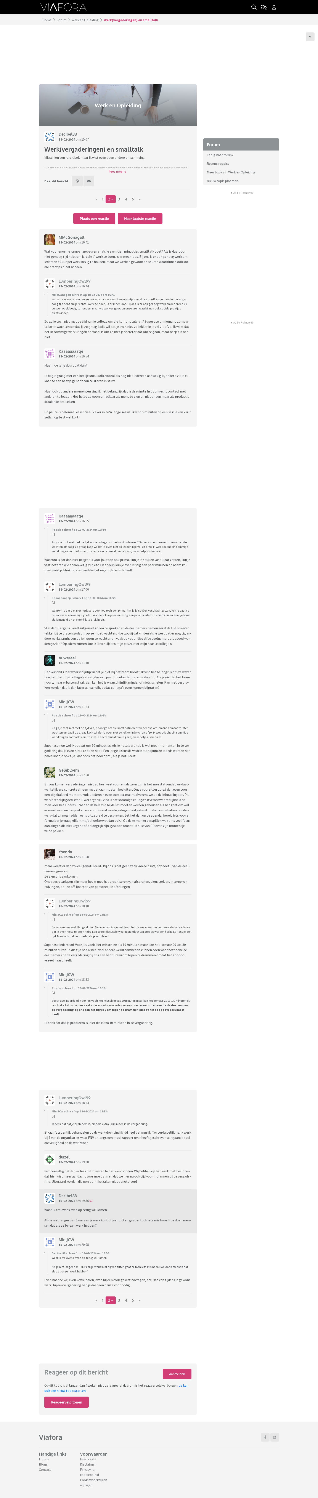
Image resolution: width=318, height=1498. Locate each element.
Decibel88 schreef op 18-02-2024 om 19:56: (81, 1253)
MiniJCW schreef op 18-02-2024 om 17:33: (80, 914)
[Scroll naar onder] (310, 36)
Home (46, 20)
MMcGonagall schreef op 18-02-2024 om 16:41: (84, 295)
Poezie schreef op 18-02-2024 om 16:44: (79, 530)
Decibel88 (68, 134)
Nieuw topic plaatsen (222, 181)
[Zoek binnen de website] (254, 7)
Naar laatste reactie (140, 218)
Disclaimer (88, 1464)
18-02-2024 (67, 139)
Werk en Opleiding (85, 20)
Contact (45, 1469)
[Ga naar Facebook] (265, 1437)
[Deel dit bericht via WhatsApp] (77, 181)
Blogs (43, 1464)
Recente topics (218, 163)
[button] (117, 171)
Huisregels (88, 1459)
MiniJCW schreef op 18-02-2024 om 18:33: (80, 1111)
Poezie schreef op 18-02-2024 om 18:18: (79, 988)
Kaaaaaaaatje (71, 351)
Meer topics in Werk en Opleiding (231, 172)
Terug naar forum (220, 155)
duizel (64, 1157)
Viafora (50, 1437)
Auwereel (67, 657)
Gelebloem (69, 770)
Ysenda (65, 851)
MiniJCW (66, 701)
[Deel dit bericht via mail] (89, 181)
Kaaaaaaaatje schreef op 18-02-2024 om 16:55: (84, 598)
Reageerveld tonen (66, 1402)
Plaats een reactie (94, 218)
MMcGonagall (71, 237)
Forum (61, 20)
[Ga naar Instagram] (274, 1437)
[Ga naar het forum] (263, 7)
